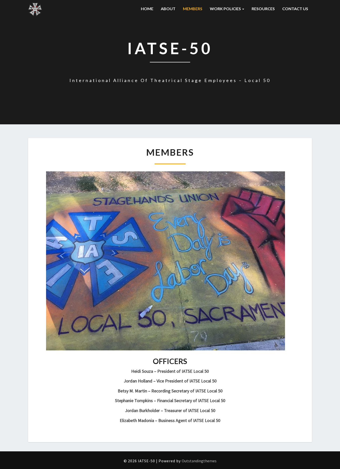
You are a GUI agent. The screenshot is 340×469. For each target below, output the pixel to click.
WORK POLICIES (226, 8)
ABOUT (168, 8)
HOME (147, 8)
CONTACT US (295, 8)
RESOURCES (263, 8)
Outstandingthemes (199, 460)
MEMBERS (192, 8)
